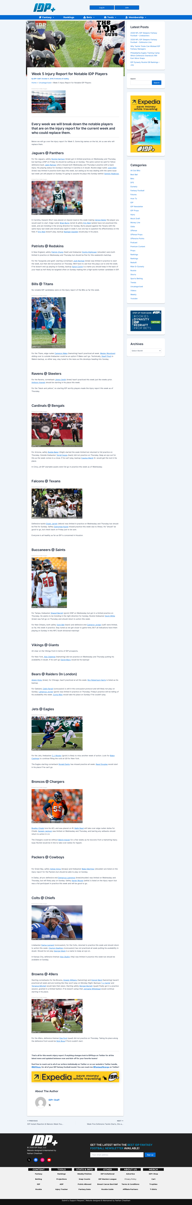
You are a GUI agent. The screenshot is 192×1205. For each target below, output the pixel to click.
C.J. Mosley (56, 755)
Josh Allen (112, 168)
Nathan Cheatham (34, 1153)
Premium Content (137, 246)
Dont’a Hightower (89, 252)
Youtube (133, 298)
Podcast (133, 242)
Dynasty (133, 187)
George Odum (60, 951)
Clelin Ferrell (48, 689)
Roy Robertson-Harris (97, 680)
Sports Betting (136, 278)
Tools (110, 17)
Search (133, 79)
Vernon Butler (100, 220)
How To (133, 199)
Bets (89, 17)
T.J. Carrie (105, 983)
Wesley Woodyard (107, 353)
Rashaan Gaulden (71, 232)
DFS (132, 183)
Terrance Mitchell (39, 986)
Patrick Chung (57, 252)
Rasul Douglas (102, 764)
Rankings (68, 17)
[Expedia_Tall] (145, 124)
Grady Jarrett (51, 524)
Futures (133, 195)
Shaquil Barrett (57, 613)
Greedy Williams (70, 980)
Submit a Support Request (73, 1200)
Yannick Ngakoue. (111, 174)
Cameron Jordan (94, 625)
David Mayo (66, 660)
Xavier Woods (77, 880)
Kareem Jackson (45, 831)
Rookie (133, 270)
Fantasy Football (137, 191)
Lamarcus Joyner (46, 692)
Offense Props (136, 234)
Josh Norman (79, 261)
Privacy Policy (130, 1179)
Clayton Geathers (56, 948)
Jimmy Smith (60, 379)
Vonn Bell (60, 625)
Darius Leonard (47, 945)
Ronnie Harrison (58, 159)
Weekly (133, 294)
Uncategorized (136, 286)
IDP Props (134, 210)
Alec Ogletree (49, 657)
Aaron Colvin (77, 266)
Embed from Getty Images (39, 89)
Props (132, 250)
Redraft (133, 262)
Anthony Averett (38, 382)
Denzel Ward (96, 980)
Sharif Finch (106, 356)
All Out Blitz (135, 171)
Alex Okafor (65, 957)
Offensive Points (137, 238)
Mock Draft (135, 218)
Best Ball (134, 175)
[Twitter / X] (50, 1105)
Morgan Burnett (86, 986)
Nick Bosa (60, 1041)
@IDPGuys (36, 1067)
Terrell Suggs (61, 455)
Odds (132, 226)
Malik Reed (79, 828)
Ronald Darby (64, 764)
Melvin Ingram (64, 840)
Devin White (110, 616)
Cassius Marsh (87, 458)
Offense (133, 230)
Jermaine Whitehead (92, 989)
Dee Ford (63, 1038)
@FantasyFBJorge (101, 1067)
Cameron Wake (61, 353)
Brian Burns (64, 223)
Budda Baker (53, 452)
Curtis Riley (58, 694)
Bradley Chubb (38, 828)
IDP (131, 202)
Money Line (135, 222)
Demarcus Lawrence (66, 878)
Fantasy (47, 17)
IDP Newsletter (136, 206)
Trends (133, 282)
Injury (132, 214)
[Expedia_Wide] (75, 1076)
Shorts (133, 274)
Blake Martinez (88, 869)
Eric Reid (87, 223)
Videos (133, 290)
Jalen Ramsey (50, 165)
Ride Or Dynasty (137, 266)
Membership (136, 17)
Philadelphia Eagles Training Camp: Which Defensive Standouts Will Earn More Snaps (145, 55)
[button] (102, 7)
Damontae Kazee (61, 527)
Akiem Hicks (37, 680)
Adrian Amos (55, 869)
